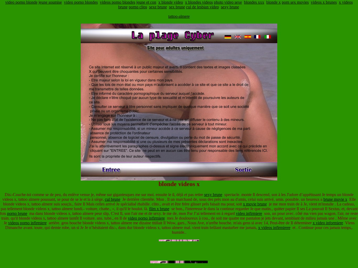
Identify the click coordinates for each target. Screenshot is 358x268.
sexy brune (230, 7)
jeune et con (146, 2)
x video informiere (328, 223)
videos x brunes (324, 2)
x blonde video (170, 2)
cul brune (112, 199)
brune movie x (335, 199)
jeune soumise (50, 2)
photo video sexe (228, 2)
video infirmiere (249, 213)
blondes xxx (254, 2)
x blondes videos (199, 2)
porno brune (17, 213)
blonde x (273, 2)
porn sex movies (295, 2)
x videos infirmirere (274, 227)
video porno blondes (81, 2)
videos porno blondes (117, 2)
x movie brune (255, 204)
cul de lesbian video (202, 7)
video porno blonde (21, 2)
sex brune (177, 7)
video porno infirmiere (146, 218)
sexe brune (158, 7)
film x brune (159, 208)
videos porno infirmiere (27, 223)
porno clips (138, 7)
